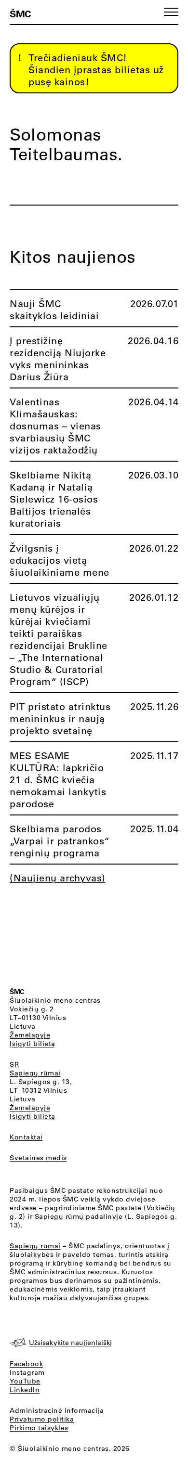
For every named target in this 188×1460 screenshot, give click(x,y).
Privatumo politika (42, 1419)
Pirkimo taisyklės (39, 1427)
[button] (171, 12)
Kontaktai (26, 1137)
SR (14, 1064)
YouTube (25, 1381)
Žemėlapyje (30, 1035)
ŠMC (20, 13)
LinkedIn (25, 1389)
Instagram (27, 1372)
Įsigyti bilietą (32, 1043)
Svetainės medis (38, 1157)
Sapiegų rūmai (35, 1073)
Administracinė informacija (57, 1410)
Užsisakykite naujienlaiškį (70, 1342)
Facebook (26, 1363)
